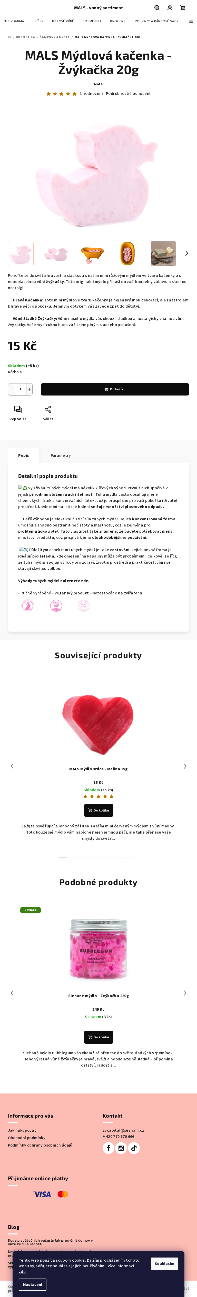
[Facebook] (108, 1148)
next (185, 766)
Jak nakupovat (22, 1130)
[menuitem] (14, 21)
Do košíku (117, 389)
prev (12, 766)
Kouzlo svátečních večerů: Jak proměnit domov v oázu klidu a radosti (50, 1242)
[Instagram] (121, 1148)
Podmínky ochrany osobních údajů (40, 1145)
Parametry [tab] (61, 455)
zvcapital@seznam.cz (123, 1130)
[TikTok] (134, 1148)
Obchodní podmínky (27, 1138)
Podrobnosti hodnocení (128, 93)
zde (22, 1271)
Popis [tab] (23, 455)
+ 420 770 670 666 (118, 1136)
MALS (98, 84)
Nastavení (32, 1285)
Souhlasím (164, 1263)
